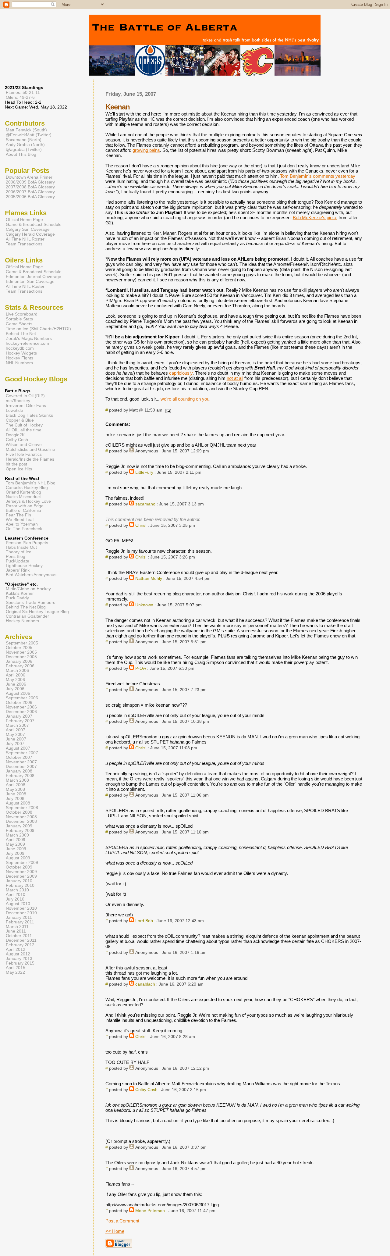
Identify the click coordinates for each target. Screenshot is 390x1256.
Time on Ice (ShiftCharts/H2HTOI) (38, 328)
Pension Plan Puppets (27, 543)
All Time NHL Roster (25, 239)
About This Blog (21, 154)
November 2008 (21, 817)
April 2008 (15, 785)
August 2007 (18, 748)
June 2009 (16, 849)
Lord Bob (144, 921)
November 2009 (21, 871)
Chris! (141, 525)
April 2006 (15, 675)
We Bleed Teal (20, 519)
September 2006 (22, 698)
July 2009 (15, 853)
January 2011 (19, 917)
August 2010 (18, 903)
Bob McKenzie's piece (315, 217)
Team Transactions (24, 243)
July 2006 (15, 689)
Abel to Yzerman (22, 524)
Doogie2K (15, 434)
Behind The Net (21, 333)
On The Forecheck (24, 528)
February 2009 (20, 830)
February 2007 (20, 721)
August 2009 (18, 858)
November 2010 (21, 908)
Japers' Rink (18, 570)
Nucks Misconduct (23, 496)
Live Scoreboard (21, 314)
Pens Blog (15, 556)
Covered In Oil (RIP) (25, 395)
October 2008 (19, 812)
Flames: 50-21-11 (23, 92)
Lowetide (14, 410)
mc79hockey (18, 400)
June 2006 (16, 684)
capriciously (181, 373)
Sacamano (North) (23, 139)
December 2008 (21, 821)
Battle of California (23, 510)
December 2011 (21, 940)
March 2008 (17, 780)
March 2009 (17, 835)
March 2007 (17, 725)
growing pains (146, 150)
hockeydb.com (20, 348)
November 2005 (21, 652)
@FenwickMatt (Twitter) (28, 134)
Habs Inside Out (21, 547)
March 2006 (17, 670)
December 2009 (21, 876)
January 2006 (19, 661)
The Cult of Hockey (24, 425)
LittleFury (144, 472)
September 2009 (22, 862)
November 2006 (21, 707)
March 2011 (17, 926)
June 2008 (16, 794)
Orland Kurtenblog (23, 492)
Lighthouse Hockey (24, 565)
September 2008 (22, 807)
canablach (145, 984)
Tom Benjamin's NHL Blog (30, 483)
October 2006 (19, 702)
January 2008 (19, 771)
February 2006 (20, 666)
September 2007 (22, 753)
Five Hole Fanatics (24, 454)
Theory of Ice (18, 552)
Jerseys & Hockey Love (28, 501)
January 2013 (19, 958)
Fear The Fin (18, 515)
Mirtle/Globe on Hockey (28, 589)
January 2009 (19, 826)
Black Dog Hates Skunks (29, 415)
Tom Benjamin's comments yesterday (317, 176)
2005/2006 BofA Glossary (30, 196)
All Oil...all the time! (24, 429)
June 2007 (16, 739)
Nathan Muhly (148, 578)
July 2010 (15, 899)
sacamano (145, 504)
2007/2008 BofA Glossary (30, 186)
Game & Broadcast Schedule (34, 224)
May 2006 (15, 679)
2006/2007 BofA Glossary (30, 191)
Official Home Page (24, 219)
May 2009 (15, 844)
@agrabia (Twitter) (24, 149)
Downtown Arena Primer (29, 177)
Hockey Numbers (22, 621)
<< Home (114, 1231)
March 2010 (17, 890)
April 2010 (15, 894)
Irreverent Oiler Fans (26, 405)
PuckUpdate (17, 561)
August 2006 (18, 693)
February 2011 (20, 922)
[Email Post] (167, 410)
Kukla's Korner (20, 593)
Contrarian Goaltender (27, 616)
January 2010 (19, 881)
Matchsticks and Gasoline (30, 449)
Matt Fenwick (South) (26, 129)
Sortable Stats (19, 318)
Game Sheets (19, 323)
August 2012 (18, 954)
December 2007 (21, 766)
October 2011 (19, 935)
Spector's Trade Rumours (30, 602)
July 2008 (15, 798)
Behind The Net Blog (26, 607)
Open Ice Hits (19, 468)
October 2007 (19, 757)
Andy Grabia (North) (25, 144)
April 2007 (15, 730)
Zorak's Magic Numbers (29, 338)
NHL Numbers (19, 362)
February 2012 (20, 945)
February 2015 (20, 963)
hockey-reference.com (27, 343)
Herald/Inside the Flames (30, 459)
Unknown (144, 605)
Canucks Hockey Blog (27, 487)
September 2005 (22, 643)
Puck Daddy (17, 598)
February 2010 (20, 885)
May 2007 (15, 734)
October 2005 (19, 647)
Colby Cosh (146, 1089)
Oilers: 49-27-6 (20, 97)
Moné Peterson (150, 1210)
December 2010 (21, 913)
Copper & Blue (20, 420)
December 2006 (21, 711)
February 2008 (20, 775)
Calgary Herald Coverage (30, 234)
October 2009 (19, 867)
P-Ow (140, 668)
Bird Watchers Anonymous (31, 575)
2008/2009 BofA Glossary (30, 182)
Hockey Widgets (21, 353)
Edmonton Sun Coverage (30, 281)
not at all (235, 378)
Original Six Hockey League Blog (37, 611)
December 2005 (21, 657)
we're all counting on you (185, 398)
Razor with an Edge (25, 506)
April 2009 (15, 839)
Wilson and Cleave (24, 444)
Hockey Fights (19, 357)
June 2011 (16, 931)
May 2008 (15, 789)
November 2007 (21, 762)
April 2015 (15, 967)
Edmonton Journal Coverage (33, 276)
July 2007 (15, 743)
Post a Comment (122, 1220)
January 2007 (19, 716)
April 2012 (15, 949)
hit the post (16, 464)
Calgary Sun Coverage (28, 229)
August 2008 (18, 803)
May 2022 (15, 972)
